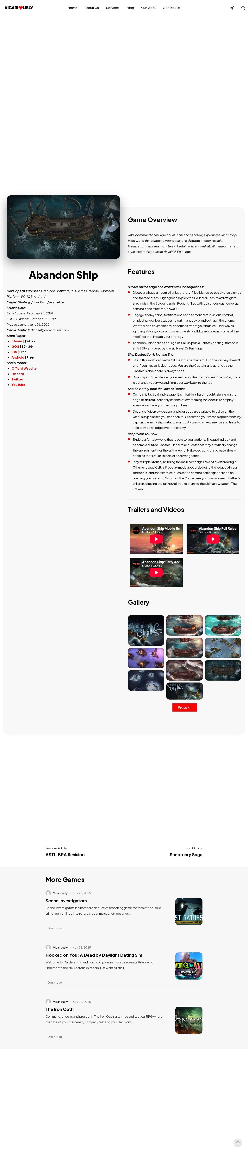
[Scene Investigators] (183, 911)
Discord (18, 374)
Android (18, 357)
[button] (184, 707)
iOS (15, 352)
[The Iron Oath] (183, 1020)
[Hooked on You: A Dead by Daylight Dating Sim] (183, 966)
